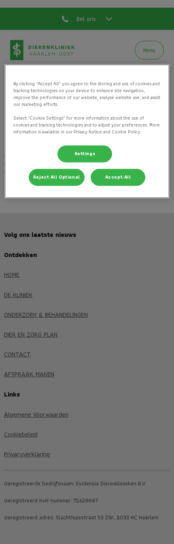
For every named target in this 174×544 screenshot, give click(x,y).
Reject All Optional (56, 177)
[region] (87, 131)
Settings (84, 153)
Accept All (118, 177)
